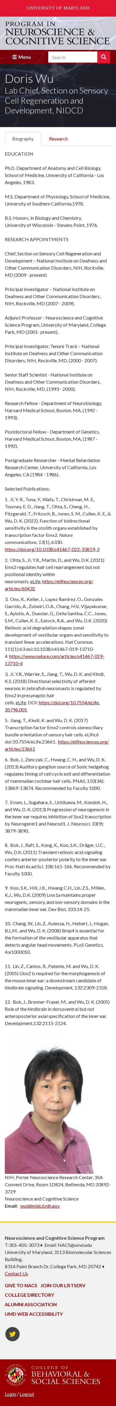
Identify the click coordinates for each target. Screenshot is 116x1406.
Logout (27, 1394)
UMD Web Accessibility (34, 1314)
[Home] (58, 33)
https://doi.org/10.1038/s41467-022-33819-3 (52, 549)
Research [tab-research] (58, 138)
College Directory (29, 1295)
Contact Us (16, 1273)
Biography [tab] (23, 138)
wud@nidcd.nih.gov (40, 1206)
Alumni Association (31, 1304)
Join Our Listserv (62, 1285)
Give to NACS (21, 1285)
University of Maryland (58, 8)
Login (10, 1394)
